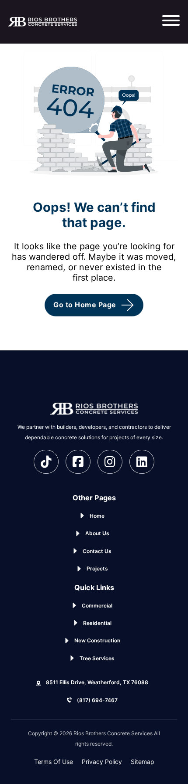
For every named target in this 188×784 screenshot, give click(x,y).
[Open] (171, 22)
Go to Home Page (84, 304)
